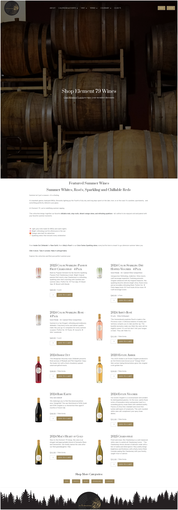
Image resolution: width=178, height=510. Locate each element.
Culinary (104, 8)
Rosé (86, 481)
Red (66, 481)
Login (170, 8)
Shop (161, 8)
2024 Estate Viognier (124, 394)
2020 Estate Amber (123, 355)
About (52, 8)
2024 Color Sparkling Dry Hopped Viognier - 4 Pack (127, 267)
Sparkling (97, 481)
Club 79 (117, 8)
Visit (83, 8)
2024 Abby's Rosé (121, 312)
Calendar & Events (67, 8)
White (76, 481)
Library (110, 481)
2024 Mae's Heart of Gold (66, 436)
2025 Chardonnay (122, 436)
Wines (92, 8)
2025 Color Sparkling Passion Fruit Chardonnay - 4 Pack (68, 267)
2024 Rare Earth (60, 394)
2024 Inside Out (60, 355)
